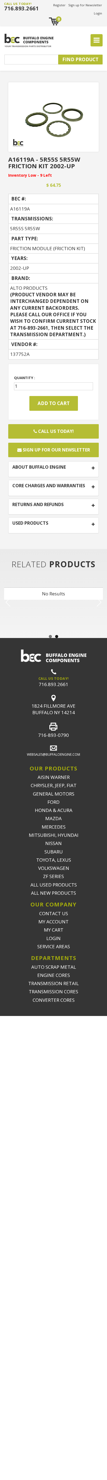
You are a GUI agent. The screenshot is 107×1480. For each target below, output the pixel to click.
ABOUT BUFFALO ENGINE (39, 467)
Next (98, 602)
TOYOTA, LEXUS (53, 860)
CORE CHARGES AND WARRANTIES (48, 485)
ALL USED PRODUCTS (53, 885)
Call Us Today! (55, 431)
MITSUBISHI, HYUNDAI (53, 835)
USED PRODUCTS (30, 523)
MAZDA (53, 818)
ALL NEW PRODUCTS (53, 893)
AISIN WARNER (54, 777)
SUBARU (53, 852)
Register (59, 5)
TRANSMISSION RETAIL (53, 983)
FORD (53, 802)
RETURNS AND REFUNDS (38, 504)
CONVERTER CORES (54, 1000)
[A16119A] (53, 116)
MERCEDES (54, 827)
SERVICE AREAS (53, 946)
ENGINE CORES (53, 975)
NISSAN (53, 843)
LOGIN (53, 938)
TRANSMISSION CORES (53, 991)
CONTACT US (53, 913)
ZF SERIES (53, 876)
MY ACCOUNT (53, 921)
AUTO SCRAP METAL (53, 967)
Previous (8, 602)
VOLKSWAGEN (53, 868)
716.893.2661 (21, 8)
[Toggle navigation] (97, 40)
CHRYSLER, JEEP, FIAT (54, 785)
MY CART (53, 930)
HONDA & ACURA (53, 810)
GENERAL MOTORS (53, 794)
